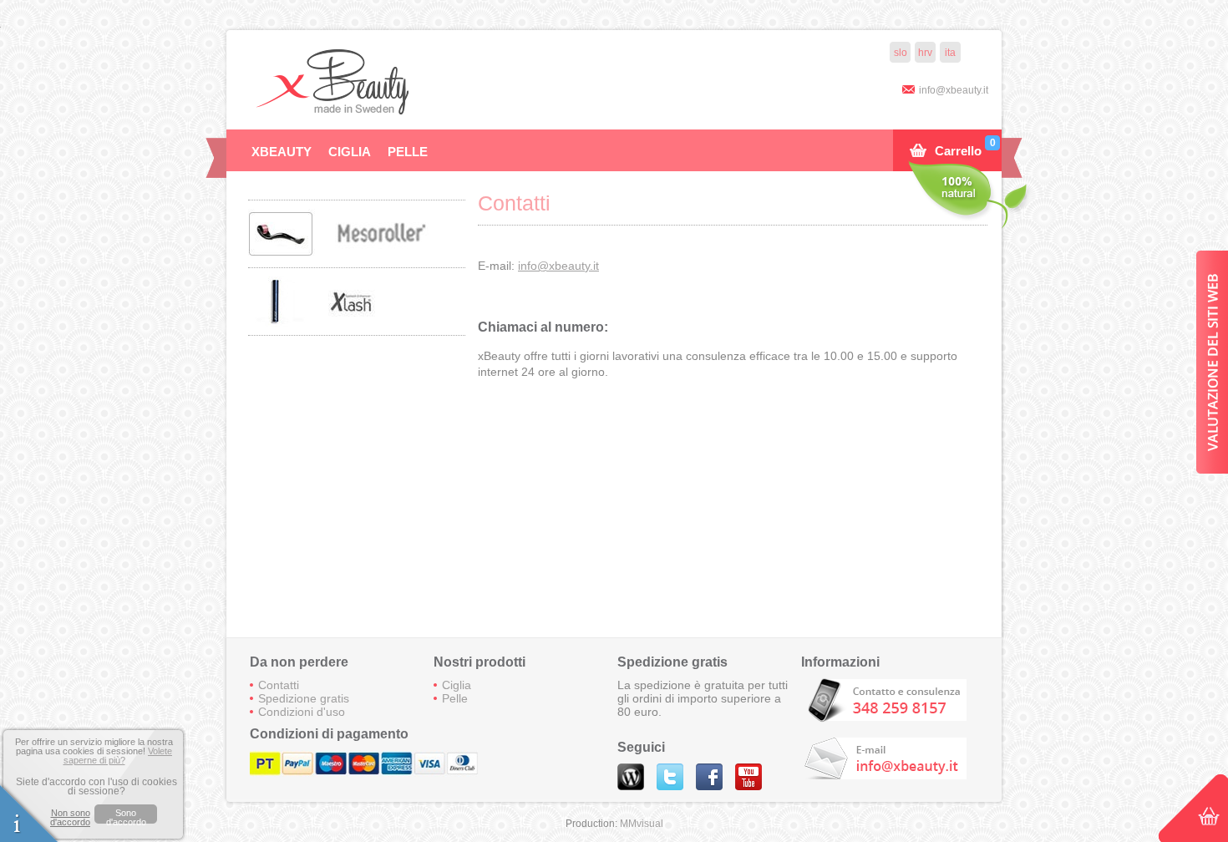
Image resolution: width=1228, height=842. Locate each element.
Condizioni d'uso (301, 711)
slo (900, 52)
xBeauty (281, 152)
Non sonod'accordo (70, 818)
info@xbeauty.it (953, 90)
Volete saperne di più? (118, 755)
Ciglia (349, 152)
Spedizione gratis (303, 698)
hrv (925, 52)
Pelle (408, 152)
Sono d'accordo (126, 816)
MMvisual (641, 823)
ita (950, 52)
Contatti (278, 685)
